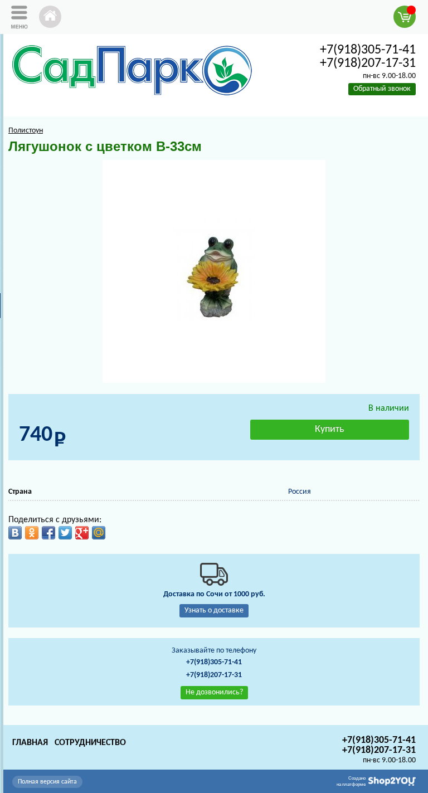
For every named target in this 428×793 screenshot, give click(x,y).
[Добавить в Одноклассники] (31, 532)
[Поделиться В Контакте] (15, 532)
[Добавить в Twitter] (65, 532)
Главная (30, 742)
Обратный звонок (382, 89)
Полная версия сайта (47, 782)
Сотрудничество (90, 742)
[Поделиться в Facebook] (48, 532)
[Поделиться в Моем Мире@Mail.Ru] (98, 532)
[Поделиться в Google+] (82, 532)
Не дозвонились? (214, 692)
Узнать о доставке (214, 610)
